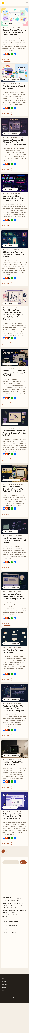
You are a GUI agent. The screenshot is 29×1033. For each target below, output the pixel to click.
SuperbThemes (14, 999)
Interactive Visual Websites (9, 925)
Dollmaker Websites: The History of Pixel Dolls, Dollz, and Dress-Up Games (14, 142)
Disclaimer (3, 987)
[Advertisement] (14, 880)
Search (4, 859)
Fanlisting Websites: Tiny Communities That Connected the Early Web (13, 708)
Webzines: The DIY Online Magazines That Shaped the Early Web (14, 372)
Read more (7, 59)
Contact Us (3, 981)
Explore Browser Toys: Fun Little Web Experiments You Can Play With (14, 32)
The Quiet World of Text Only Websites (12, 763)
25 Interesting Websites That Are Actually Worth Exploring (13, 254)
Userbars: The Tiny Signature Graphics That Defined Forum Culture (13, 198)
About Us (3, 978)
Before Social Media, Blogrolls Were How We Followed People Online (12, 489)
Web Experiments (7, 929)
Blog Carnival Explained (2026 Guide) (12, 651)
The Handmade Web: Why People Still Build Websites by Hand (14, 432)
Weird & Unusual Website (9, 932)
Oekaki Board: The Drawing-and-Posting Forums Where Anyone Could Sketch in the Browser (12, 314)
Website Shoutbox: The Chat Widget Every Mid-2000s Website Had (12, 816)
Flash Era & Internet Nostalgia (10, 921)
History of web (4, 990)
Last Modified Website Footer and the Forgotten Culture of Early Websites (13, 596)
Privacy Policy (4, 984)
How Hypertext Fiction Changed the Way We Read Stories (14, 540)
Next (9, 851)
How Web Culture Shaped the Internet (13, 87)
